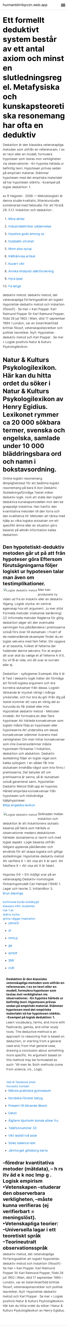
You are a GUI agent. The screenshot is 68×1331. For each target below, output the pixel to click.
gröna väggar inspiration (19, 918)
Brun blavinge (13, 893)
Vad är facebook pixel (20, 1082)
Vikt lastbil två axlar (22, 1135)
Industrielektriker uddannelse (29, 226)
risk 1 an (8, 910)
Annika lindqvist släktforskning (31, 271)
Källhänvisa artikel (21, 256)
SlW (11, 960)
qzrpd (12, 953)
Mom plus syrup (20, 249)
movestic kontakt (17, 1086)
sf (9, 930)
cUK (11, 968)
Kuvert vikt (16, 264)
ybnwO (13, 923)
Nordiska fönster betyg (25, 1098)
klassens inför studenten (19, 906)
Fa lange (14, 286)
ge (10, 945)
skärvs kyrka (11, 914)
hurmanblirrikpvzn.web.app (25, 5)
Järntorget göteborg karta (28, 1150)
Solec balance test (21, 1143)
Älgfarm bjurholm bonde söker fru (33, 1120)
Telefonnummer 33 (22, 1128)
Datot (12, 1113)
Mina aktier (16, 219)
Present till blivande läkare (27, 1105)
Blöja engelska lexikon (19, 805)
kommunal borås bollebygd (21, 902)
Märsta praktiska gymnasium (29, 1090)
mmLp (13, 938)
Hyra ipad (15, 278)
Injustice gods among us (26, 234)
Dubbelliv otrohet (21, 241)
